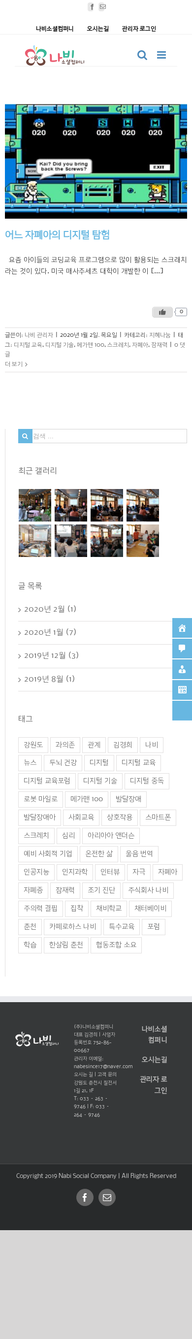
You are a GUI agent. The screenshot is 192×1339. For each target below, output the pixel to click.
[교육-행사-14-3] (71, 505)
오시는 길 (83, 1075)
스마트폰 (158, 817)
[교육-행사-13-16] (71, 540)
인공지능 (36, 872)
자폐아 (140, 344)
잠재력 (159, 344)
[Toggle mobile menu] (162, 55)
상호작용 (119, 817)
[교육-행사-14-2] (107, 505)
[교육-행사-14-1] (143, 505)
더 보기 (14, 364)
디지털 (99, 763)
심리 (68, 836)
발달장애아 (40, 817)
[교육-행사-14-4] (35, 505)
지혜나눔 (160, 335)
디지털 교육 (28, 344)
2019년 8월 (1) (49, 679)
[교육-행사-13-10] (143, 540)
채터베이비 (150, 909)
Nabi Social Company (88, 1176)
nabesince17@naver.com (103, 1067)
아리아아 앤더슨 (111, 836)
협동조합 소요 (116, 945)
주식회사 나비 (148, 890)
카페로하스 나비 (72, 927)
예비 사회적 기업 (48, 854)
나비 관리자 (39, 335)
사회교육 (81, 817)
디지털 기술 (59, 344)
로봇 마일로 (41, 799)
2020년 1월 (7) (50, 632)
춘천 (30, 927)
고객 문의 (107, 1075)
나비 (151, 745)
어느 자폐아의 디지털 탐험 (57, 235)
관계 (94, 745)
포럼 (153, 927)
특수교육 (121, 927)
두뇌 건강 (63, 763)
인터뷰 (110, 872)
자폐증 (33, 890)
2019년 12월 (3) (51, 655)
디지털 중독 (147, 781)
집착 (76, 909)
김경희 (122, 745)
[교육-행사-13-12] (107, 540)
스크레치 (118, 344)
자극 (138, 872)
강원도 (33, 745)
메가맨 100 (90, 344)
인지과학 (75, 872)
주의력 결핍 (41, 909)
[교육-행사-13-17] (35, 540)
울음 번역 (139, 854)
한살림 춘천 (66, 945)
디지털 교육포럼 (47, 781)
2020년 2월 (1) (50, 609)
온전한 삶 (99, 854)
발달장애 (128, 799)
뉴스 (30, 763)
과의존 (65, 745)
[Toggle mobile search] (142, 55)
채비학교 (109, 909)
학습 (30, 945)
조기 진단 (101, 890)
